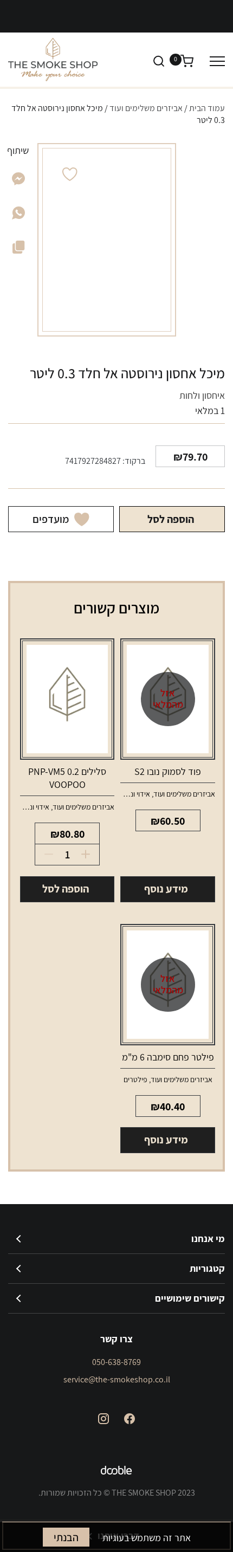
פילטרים (135, 1079)
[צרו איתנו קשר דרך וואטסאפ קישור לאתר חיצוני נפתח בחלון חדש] (18, 216)
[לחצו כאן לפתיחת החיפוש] (159, 61)
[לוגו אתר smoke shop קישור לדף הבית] (53, 59)
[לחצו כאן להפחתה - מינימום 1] (45, 854)
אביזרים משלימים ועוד (146, 108)
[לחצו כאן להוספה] (89, 854)
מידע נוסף (166, 889)
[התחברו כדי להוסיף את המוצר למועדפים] (70, 174)
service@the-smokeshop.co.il (116, 1379)
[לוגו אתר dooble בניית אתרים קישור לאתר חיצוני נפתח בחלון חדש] (116, 1471)
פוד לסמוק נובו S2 (167, 771)
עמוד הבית (207, 108)
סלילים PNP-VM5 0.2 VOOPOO (67, 778)
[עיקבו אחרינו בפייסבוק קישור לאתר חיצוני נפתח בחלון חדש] (129, 1418)
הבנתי (66, 1537)
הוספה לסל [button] (65, 889)
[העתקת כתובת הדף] (18, 249)
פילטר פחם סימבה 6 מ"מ (168, 1057)
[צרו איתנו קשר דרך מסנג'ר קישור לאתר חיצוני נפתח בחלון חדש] (18, 182)
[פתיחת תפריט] (217, 61)
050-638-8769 (116, 1362)
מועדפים (51, 519)
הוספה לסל (170, 519)
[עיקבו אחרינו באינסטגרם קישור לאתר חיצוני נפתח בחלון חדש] (103, 1418)
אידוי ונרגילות (131, 794)
